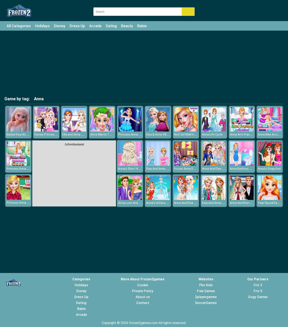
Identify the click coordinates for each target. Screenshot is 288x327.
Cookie (142, 285)
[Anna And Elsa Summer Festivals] (186, 199)
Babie (142, 26)
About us (143, 297)
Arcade (95, 26)
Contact (142, 303)
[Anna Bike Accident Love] (270, 130)
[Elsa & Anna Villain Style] (158, 130)
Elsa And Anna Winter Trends (221, 203)
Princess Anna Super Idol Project (140, 134)
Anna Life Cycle (212, 134)
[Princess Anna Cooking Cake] (18, 164)
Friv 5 (258, 291)
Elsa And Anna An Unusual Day (166, 168)
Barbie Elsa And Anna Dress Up (27, 134)
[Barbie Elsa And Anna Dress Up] (18, 130)
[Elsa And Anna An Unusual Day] (158, 164)
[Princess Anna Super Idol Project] (130, 130)
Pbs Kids (206, 285)
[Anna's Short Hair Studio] (130, 164)
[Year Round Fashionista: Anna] (270, 199)
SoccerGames (206, 303)
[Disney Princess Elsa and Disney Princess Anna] (46, 130)
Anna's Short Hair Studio (134, 168)
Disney (59, 26)
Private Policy (142, 291)
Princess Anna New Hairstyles (27, 202)
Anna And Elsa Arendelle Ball (221, 168)
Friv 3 (258, 285)
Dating (111, 26)
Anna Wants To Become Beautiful (113, 134)
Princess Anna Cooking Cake (26, 168)
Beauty (127, 26)
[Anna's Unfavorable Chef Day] (158, 199)
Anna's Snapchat (269, 168)
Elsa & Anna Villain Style (162, 134)
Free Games (206, 291)
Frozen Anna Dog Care (189, 168)
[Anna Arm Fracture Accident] (242, 130)
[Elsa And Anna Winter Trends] (214, 199)
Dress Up (77, 26)
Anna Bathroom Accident (247, 168)
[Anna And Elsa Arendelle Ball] (214, 164)
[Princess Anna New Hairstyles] (18, 198)
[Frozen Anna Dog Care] (186, 164)
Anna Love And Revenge (134, 203)
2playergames (206, 297)
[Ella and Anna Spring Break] (74, 130)
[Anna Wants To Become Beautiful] (102, 130)
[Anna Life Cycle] (214, 130)
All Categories (19, 26)
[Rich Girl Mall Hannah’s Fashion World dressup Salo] (186, 130)
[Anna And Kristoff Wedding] (242, 199)
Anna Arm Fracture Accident (249, 134)
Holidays (42, 26)
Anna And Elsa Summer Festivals (196, 203)
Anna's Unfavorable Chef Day (165, 203)
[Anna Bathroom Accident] (242, 164)
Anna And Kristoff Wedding (248, 203)
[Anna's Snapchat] (270, 164)
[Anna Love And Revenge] (130, 199)
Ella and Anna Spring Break (80, 134)
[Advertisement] (144, 64)
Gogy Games (258, 297)
